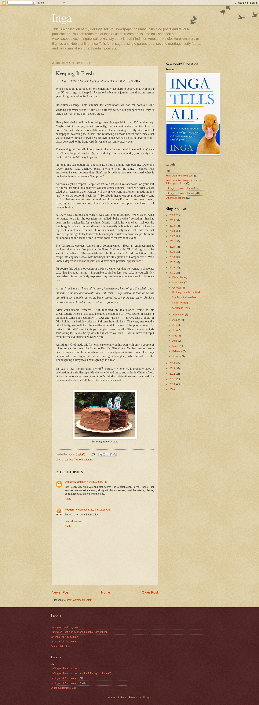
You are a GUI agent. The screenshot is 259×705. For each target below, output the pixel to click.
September (178, 314)
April (175, 340)
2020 (173, 246)
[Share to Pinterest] (115, 454)
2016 (173, 267)
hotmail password (74, 521)
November (178, 282)
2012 (173, 373)
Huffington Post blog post (179, 175)
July (175, 325)
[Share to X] (107, 454)
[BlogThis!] (104, 454)
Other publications (175, 197)
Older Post (150, 592)
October (177, 287)
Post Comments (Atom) (80, 599)
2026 (173, 215)
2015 (173, 272)
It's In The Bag (180, 302)
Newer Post (60, 592)
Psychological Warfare (184, 297)
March (176, 346)
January (177, 356)
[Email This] (100, 454)
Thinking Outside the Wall (186, 292)
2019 (173, 251)
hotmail (70, 509)
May (175, 335)
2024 (173, 225)
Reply (68, 498)
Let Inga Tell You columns (78, 459)
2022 (173, 236)
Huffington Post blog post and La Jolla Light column (184, 182)
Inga (62, 17)
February (177, 351)
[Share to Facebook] (111, 454)
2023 (173, 231)
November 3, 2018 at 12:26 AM (93, 509)
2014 (173, 363)
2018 (173, 257)
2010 (173, 384)
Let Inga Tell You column (179, 188)
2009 (173, 389)
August (176, 319)
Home (105, 592)
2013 (173, 368)
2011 (173, 379)
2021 (173, 241)
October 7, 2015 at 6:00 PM (92, 482)
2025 (173, 220)
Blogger (146, 697)
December (178, 277)
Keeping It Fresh (181, 308)
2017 (173, 262)
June (175, 330)
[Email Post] (93, 454)
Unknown (70, 482)
